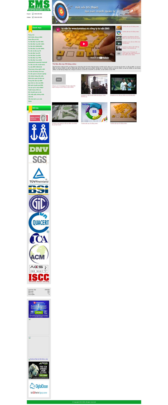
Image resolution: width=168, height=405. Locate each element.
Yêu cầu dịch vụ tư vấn (35, 99)
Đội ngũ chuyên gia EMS (35, 85)
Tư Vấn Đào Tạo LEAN (35, 60)
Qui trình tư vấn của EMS (35, 83)
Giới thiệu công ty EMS (35, 37)
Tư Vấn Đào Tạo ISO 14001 (36, 44)
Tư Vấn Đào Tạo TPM (34, 57)
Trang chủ (31, 35)
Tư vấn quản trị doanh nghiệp (37, 73)
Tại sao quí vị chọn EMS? (35, 87)
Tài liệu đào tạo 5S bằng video (130, 26)
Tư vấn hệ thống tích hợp (36, 71)
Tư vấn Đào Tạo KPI (34, 53)
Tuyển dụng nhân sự (34, 90)
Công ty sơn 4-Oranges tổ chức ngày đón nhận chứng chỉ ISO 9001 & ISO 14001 (131, 53)
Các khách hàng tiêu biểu (36, 76)
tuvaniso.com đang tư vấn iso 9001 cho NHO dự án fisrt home (131, 37)
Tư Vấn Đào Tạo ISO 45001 (36, 48)
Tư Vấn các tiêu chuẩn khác (36, 64)
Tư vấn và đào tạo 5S (34, 51)
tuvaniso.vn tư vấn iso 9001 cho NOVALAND (131, 42)
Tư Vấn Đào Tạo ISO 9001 (36, 41)
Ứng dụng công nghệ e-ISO (36, 69)
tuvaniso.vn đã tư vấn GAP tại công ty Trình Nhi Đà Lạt (130, 47)
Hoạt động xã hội (33, 39)
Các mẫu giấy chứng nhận (36, 94)
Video (30, 101)
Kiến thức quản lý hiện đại (36, 78)
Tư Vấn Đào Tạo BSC (34, 55)
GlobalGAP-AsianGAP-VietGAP (37, 62)
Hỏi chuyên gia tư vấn (34, 92)
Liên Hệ (30, 96)
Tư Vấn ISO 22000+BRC (35, 46)
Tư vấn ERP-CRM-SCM (35, 67)
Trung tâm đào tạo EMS (35, 80)
